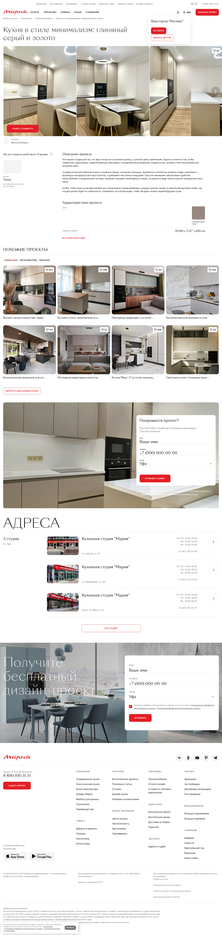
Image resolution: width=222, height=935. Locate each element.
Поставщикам (192, 794)
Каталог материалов (123, 811)
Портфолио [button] (50, 12)
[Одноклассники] (188, 758)
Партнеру (189, 771)
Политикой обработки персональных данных (179, 494)
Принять (70, 928)
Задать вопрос (17, 785)
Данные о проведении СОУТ (90, 882)
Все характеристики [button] (73, 238)
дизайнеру (71, 3)
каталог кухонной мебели (27, 876)
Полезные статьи (122, 784)
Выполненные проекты (125, 779)
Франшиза (190, 779)
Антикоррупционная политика (166, 897)
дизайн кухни (9, 876)
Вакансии (189, 853)
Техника (80, 833)
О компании (190, 830)
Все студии (111, 628)
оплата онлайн (88, 3)
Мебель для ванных (87, 799)
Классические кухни (88, 784)
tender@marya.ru (85, 876)
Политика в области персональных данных (172, 891)
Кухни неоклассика (87, 789)
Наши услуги (155, 804)
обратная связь (107, 3)
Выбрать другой (162, 37)
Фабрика (189, 838)
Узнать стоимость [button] (22, 129)
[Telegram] (215, 758)
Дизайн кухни (120, 794)
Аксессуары (83, 843)
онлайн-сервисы (144, 3)
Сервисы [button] (65, 12)
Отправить (140, 718)
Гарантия (153, 827)
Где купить (154, 839)
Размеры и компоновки (125, 799)
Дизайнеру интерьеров (197, 789)
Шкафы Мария (84, 794)
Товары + (81, 821)
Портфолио (118, 771)
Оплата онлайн (156, 784)
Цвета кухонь (120, 818)
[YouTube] (197, 758)
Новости (189, 843)
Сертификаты (119, 833)
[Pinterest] (206, 758)
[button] (187, 12)
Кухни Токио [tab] (44, 260)
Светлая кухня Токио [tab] (28, 260)
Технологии (82, 804)
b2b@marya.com (160, 879)
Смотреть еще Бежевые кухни (21, 391)
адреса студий (125, 3)
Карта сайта (191, 858)
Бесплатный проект (159, 812)
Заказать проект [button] (207, 12)
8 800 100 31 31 (211, 3)
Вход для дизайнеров (196, 813)
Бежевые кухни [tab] (11, 260)
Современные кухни (87, 779)
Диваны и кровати (86, 828)
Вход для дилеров (193, 806)
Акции (77, 12)
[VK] (179, 758)
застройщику (56, 3)
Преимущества (85, 809)
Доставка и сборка (159, 822)
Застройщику (192, 784)
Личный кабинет (157, 779)
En (196, 4)
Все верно (158, 31)
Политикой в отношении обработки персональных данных (28, 928)
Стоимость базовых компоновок (159, 791)
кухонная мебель (58, 873)
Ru (192, 4)
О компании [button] (92, 12)
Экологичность (120, 823)
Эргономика (119, 828)
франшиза (41, 3)
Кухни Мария (82, 771)
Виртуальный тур (194, 848)
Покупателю (154, 771)
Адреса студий (156, 846)
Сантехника (82, 838)
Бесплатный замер (159, 817)
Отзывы (116, 789)
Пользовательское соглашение (167, 885)
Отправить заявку (155, 478)
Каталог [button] (35, 12)
